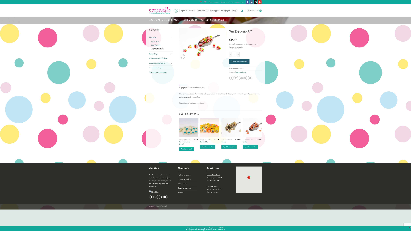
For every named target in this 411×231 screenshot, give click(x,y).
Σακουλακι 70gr (156, 45)
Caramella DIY (202, 10)
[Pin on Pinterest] (245, 78)
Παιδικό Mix (204, 142)
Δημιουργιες (215, 10)
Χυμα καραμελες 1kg (212, 20)
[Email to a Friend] (241, 78)
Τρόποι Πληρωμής (184, 175)
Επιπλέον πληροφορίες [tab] (196, 88)
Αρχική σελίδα (157, 20)
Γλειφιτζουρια (153, 54)
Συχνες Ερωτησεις (238, 2)
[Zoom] (182, 56)
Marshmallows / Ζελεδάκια (158, 58)
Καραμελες (190, 20)
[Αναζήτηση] (176, 11)
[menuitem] (201, 2)
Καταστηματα (213, 2)
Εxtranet (181, 193)
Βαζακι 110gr (155, 41)
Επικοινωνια (225, 2)
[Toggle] (172, 37)
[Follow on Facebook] (247, 2)
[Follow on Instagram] (251, 2)
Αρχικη (184, 10)
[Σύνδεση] (242, 10)
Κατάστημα (174, 20)
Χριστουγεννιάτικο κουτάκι (158, 72)
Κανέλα (245, 142)
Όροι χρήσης (182, 184)
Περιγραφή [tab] (183, 88)
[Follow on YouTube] (260, 2)
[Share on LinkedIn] (250, 78)
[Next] (261, 136)
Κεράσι (223, 142)
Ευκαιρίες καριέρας (184, 188)
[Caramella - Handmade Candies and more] (159, 10)
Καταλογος (225, 10)
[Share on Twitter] (236, 78)
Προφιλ (235, 10)
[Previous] (179, 136)
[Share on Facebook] (231, 78)
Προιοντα (192, 10)
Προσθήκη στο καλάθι (239, 61)
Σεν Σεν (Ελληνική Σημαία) (184, 143)
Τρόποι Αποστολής (184, 179)
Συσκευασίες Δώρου (156, 68)
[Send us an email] (256, 2)
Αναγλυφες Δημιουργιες (157, 63)
